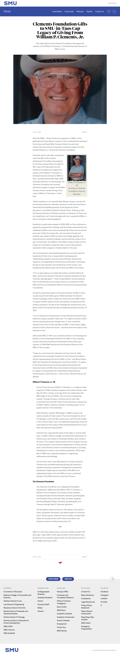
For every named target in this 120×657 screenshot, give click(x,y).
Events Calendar (63, 620)
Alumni (40, 601)
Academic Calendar (64, 613)
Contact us (99, 11)
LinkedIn (104, 598)
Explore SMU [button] (112, 3)
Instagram (105, 595)
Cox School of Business (13, 591)
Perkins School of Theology (14, 617)
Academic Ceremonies (65, 617)
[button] (112, 579)
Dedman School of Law (13, 601)
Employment (62, 624)
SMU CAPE (8, 626)
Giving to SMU (62, 591)
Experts (90, 11)
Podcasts (80, 11)
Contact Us (85, 591)
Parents (41, 611)
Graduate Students (45, 597)
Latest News (57, 11)
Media (40, 608)
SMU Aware (85, 623)
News (7, 11)
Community (69, 11)
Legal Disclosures (88, 602)
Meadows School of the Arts (15, 608)
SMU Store (61, 610)
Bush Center (62, 607)
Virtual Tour (61, 627)
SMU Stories (62, 631)
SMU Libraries (9, 630)
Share (84, 132)
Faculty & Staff (43, 604)
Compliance (85, 598)
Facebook (104, 591)
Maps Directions (87, 595)
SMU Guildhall (9, 633)
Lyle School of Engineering (14, 604)
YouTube (104, 602)
